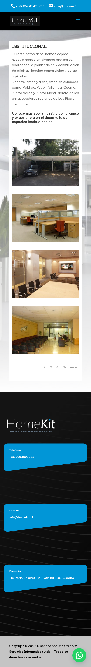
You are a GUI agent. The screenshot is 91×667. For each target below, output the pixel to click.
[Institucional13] (45, 352)
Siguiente (70, 367)
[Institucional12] (45, 297)
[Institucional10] (45, 185)
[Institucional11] (45, 241)
